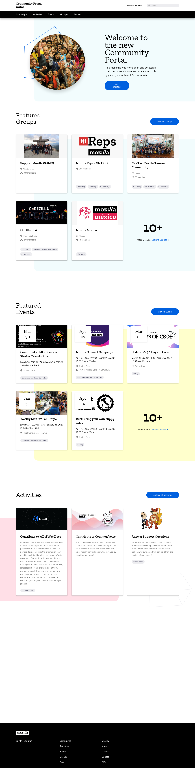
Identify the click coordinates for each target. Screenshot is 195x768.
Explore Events (158, 429)
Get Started (117, 85)
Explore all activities (162, 494)
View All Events (165, 311)
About (105, 746)
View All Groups (164, 121)
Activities (37, 14)
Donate (105, 756)
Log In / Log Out (24, 740)
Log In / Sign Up (134, 5)
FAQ (104, 762)
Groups (64, 14)
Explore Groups (159, 239)
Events (51, 14)
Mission (105, 751)
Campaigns (21, 14)
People (77, 14)
